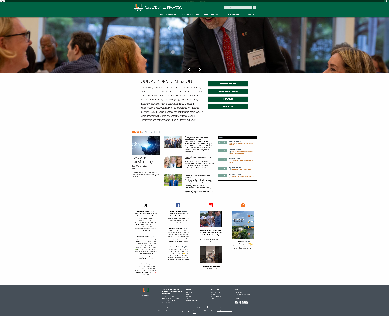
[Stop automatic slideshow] (194, 69)
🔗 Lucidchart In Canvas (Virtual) (240, 169)
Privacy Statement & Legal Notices (217, 307)
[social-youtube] (243, 302)
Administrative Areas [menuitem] (190, 14)
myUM (188, 294)
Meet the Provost (228, 84)
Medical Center (215, 294)
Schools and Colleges (228, 91)
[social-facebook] (236, 302)
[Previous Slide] (189, 69)
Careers (213, 298)
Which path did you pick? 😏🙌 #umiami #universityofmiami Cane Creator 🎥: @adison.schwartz (243, 246)
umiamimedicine (143, 211)
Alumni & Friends (216, 292)
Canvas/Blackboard (192, 301)
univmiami (143, 264)
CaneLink (189, 296)
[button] (384, 310)
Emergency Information (200, 307)
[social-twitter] (240, 302)
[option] (194, 45)
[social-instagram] (246, 302)
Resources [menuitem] (249, 14)
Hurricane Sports (216, 296)
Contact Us (228, 106)
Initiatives (228, 99)
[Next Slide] (199, 69)
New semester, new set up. (211, 266)
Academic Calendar (192, 298)
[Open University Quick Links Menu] (386, 1)
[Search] (254, 7)
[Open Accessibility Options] (2, 1)
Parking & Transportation (242, 294)
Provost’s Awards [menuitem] (233, 14)
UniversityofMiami (175, 228)
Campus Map (239, 292)
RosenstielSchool (175, 211)
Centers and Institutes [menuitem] (212, 14)
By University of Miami (210, 268)
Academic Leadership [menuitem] (168, 14)
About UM (189, 292)
